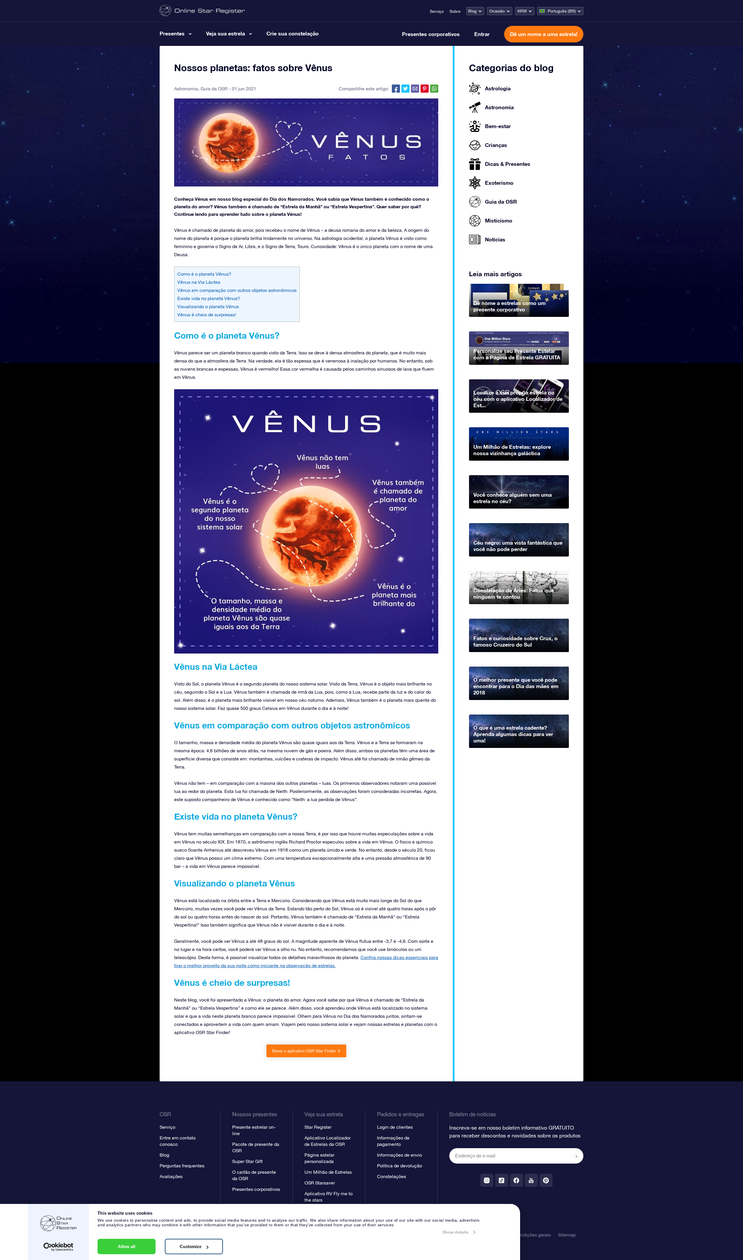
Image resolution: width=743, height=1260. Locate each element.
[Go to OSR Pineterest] (546, 1180)
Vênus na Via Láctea (198, 282)
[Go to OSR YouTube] (531, 1180)
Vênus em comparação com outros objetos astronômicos (237, 290)
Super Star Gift (247, 1161)
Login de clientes (395, 1127)
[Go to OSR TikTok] (501, 1180)
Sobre (455, 11)
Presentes (172, 33)
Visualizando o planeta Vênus (208, 306)
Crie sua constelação (292, 33)
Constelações (391, 1176)
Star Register (317, 1127)
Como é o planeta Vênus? (204, 274)
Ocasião (497, 11)
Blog (472, 11)
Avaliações (171, 1176)
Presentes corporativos (431, 34)
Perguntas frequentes (182, 1165)
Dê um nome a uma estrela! (544, 34)
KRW (522, 11)
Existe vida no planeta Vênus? (208, 298)
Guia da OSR (214, 88)
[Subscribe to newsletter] (576, 1156)
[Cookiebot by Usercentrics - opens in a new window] (58, 1247)
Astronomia (186, 88)
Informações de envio (399, 1154)
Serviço (437, 11)
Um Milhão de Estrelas (328, 1172)
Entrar (482, 34)
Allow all (126, 1246)
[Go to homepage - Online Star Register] (202, 11)
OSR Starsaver (319, 1182)
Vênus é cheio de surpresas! (206, 314)
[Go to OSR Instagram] (486, 1180)
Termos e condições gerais (523, 1234)
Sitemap (567, 1234)
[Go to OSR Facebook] (516, 1180)
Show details (455, 1232)
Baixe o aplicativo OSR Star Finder (304, 1051)
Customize (190, 1246)
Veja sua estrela (225, 33)
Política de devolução (399, 1165)
